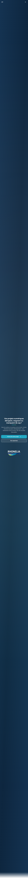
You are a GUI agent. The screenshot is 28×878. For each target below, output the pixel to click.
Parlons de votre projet (13, 436)
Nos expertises (14, 440)
